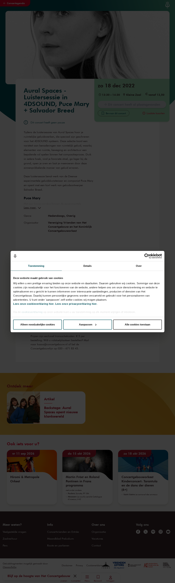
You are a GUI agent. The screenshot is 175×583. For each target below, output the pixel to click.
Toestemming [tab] (36, 265)
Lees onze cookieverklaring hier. (33, 303)
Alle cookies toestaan (137, 324)
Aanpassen (85, 324)
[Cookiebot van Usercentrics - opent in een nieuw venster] (147, 256)
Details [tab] (87, 265)
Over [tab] (139, 265)
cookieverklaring (32, 312)
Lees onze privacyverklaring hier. (76, 303)
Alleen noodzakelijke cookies (37, 324)
